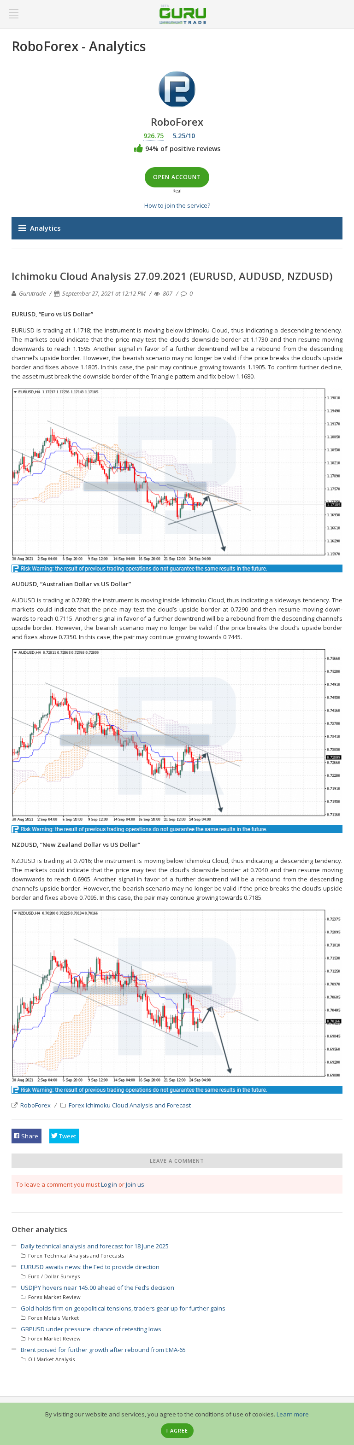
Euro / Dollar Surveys (53, 1276)
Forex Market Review (54, 1297)
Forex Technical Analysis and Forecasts (75, 1255)
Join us (135, 1184)
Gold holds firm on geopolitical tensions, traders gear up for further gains (123, 1308)
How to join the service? (177, 205)
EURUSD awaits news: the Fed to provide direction (90, 1267)
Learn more (293, 1414)
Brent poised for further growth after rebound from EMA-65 (103, 1350)
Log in (109, 1184)
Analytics (45, 228)
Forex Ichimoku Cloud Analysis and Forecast (130, 1105)
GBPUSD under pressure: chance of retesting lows (91, 1329)
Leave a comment (177, 1160)
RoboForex (35, 1105)
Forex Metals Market (53, 1317)
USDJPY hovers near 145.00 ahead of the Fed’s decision (97, 1287)
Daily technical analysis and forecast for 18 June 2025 (95, 1246)
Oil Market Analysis (51, 1359)
